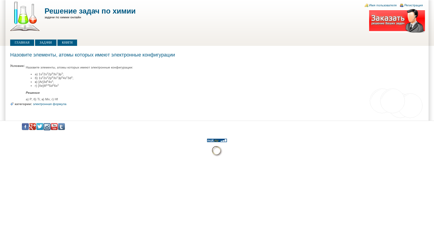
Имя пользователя (383, 5)
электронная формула (49, 104)
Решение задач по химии (90, 11)
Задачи (46, 42)
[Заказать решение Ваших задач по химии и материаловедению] (397, 31)
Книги (67, 42)
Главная (22, 42)
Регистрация (413, 5)
